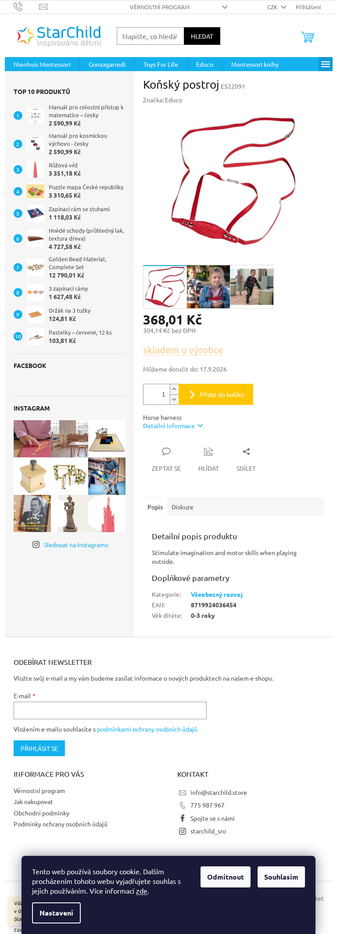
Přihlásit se (39, 748)
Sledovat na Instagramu (76, 544)
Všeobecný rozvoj (217, 594)
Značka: (162, 100)
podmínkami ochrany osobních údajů (147, 729)
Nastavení (56, 912)
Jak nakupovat (33, 801)
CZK (273, 7)
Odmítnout (225, 876)
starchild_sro (208, 831)
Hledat (202, 36)
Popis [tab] (155, 507)
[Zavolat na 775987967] (26, 6)
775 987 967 (207, 805)
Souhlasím (281, 876)
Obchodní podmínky (41, 813)
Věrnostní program (160, 7)
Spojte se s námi (212, 818)
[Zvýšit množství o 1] (174, 389)
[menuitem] (42, 64)
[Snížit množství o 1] (174, 399)
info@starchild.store (218, 792)
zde (141, 890)
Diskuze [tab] (183, 507)
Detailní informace (169, 425)
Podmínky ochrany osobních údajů (61, 824)
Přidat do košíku (222, 394)
